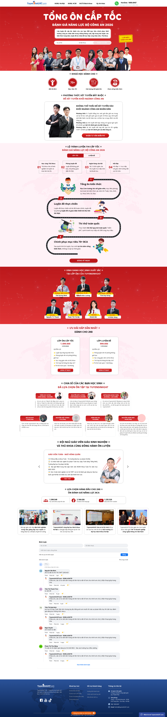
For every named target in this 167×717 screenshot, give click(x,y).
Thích (46, 575)
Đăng (124, 554)
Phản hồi (51, 575)
